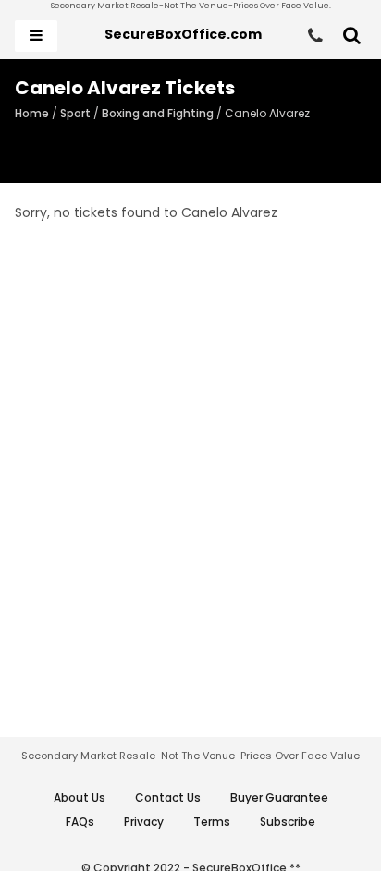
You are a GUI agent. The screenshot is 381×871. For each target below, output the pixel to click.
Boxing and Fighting (158, 113)
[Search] (352, 36)
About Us (79, 797)
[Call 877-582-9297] (315, 36)
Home (32, 113)
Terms (211, 821)
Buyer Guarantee (279, 797)
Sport (75, 113)
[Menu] (36, 36)
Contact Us (168, 797)
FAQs (80, 821)
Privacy (144, 821)
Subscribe (287, 821)
